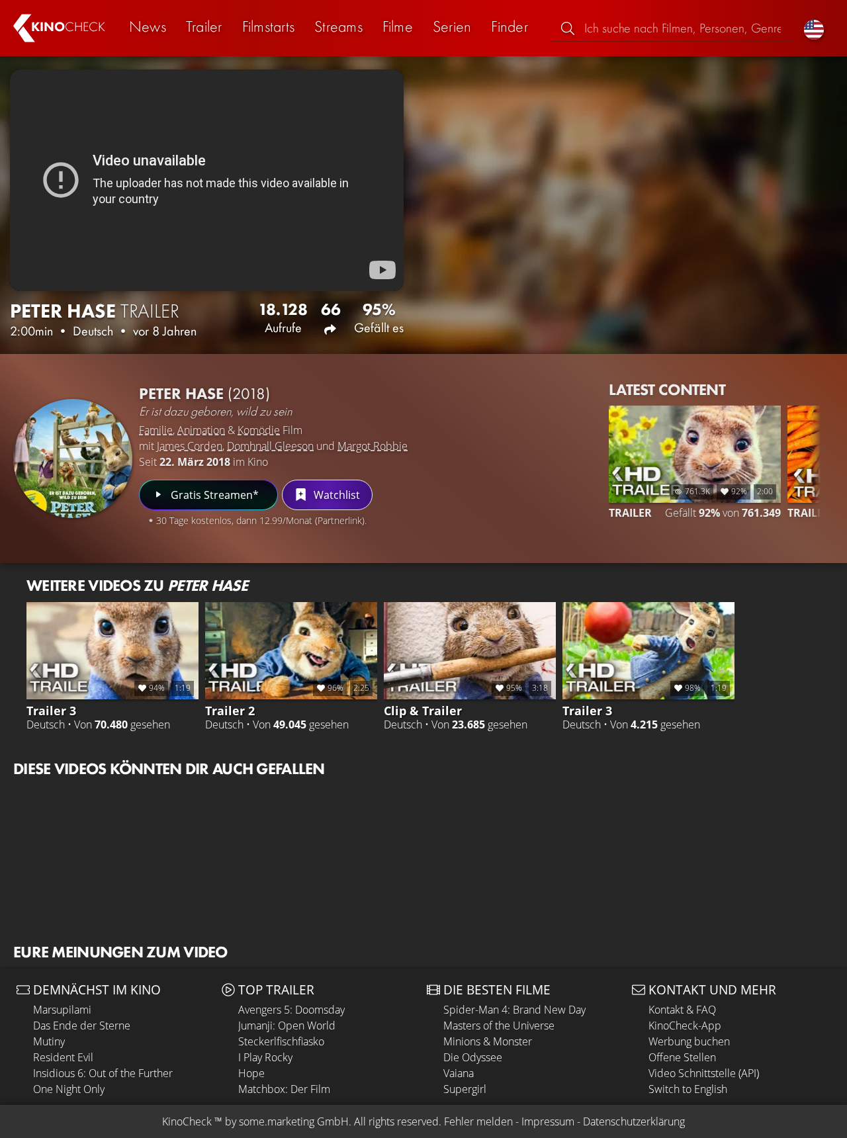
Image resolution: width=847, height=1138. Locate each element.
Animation (201, 430)
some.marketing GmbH (294, 1121)
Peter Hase (204, 393)
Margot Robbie (372, 446)
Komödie (259, 430)
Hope (251, 1073)
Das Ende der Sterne (81, 1025)
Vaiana (458, 1073)
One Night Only (69, 1089)
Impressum (547, 1121)
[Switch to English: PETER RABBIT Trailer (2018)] (814, 28)
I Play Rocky (265, 1057)
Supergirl (464, 1089)
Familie (156, 430)
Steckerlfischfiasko (281, 1041)
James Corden (189, 446)
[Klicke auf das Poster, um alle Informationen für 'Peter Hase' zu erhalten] (72, 458)
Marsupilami (62, 1009)
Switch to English (687, 1089)
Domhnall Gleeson (270, 446)
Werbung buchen (689, 1041)
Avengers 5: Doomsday (291, 1009)
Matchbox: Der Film (284, 1089)
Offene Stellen (682, 1057)
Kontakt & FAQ (682, 1009)
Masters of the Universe (499, 1025)
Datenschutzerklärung (634, 1121)
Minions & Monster (487, 1041)
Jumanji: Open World (286, 1025)
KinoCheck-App (684, 1025)
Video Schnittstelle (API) (703, 1073)
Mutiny (49, 1041)
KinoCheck (187, 1121)
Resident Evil (63, 1057)
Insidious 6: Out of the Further (103, 1073)
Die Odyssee (472, 1057)
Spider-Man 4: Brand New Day (514, 1009)
